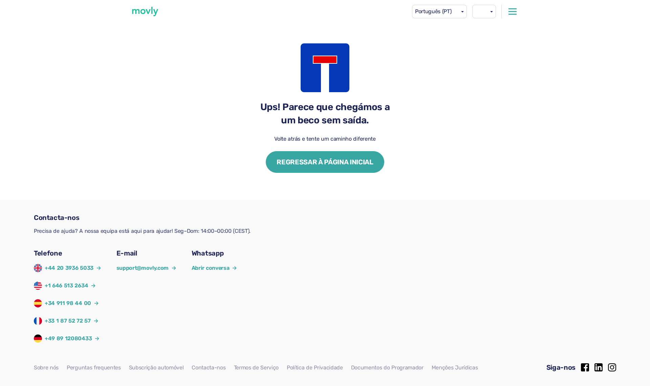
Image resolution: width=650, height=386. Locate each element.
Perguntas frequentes (94, 367)
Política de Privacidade (315, 367)
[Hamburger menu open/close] (512, 11)
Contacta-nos (208, 367)
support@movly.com (146, 268)
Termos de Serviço (256, 367)
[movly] (145, 11)
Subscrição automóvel (156, 367)
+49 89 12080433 (68, 338)
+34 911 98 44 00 (68, 303)
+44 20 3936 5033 (69, 268)
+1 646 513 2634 (66, 285)
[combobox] (439, 11)
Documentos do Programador (387, 367)
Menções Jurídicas (455, 367)
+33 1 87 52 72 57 (68, 321)
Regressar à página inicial (325, 162)
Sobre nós (46, 367)
